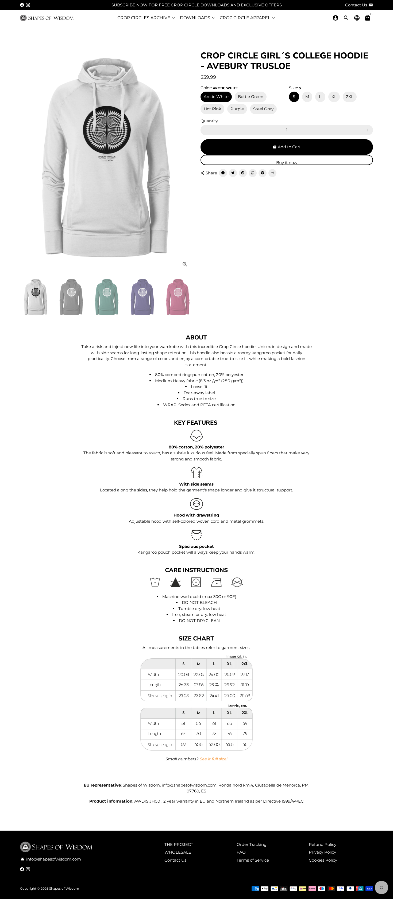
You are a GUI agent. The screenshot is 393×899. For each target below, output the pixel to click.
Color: (219, 87)
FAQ (241, 852)
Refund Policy (322, 844)
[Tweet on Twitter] (233, 173)
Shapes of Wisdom (64, 888)
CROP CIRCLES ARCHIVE (146, 17)
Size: (295, 87)
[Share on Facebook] (223, 173)
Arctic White (216, 96)
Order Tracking (252, 844)
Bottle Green (250, 96)
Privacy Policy (322, 852)
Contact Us (175, 860)
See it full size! (214, 758)
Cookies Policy (323, 860)
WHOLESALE (177, 852)
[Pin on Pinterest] (243, 173)
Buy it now (286, 162)
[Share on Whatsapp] (253, 173)
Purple (237, 108)
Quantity (209, 120)
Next (185, 157)
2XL (349, 96)
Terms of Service (253, 860)
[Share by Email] (272, 173)
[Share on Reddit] (263, 173)
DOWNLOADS (197, 17)
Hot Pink (212, 108)
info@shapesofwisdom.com (51, 859)
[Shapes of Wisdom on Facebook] (22, 4)
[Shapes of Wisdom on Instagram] (28, 4)
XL (334, 96)
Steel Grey (263, 108)
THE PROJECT (178, 844)
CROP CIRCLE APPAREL (248, 17)
